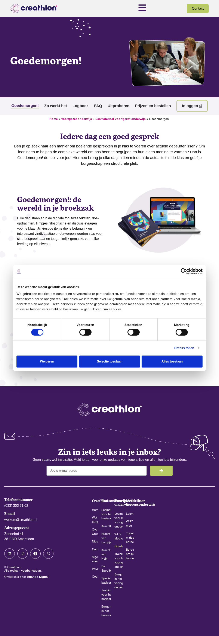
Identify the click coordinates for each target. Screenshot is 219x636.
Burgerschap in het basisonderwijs (106, 611)
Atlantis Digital (38, 576)
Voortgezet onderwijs (76, 118)
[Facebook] (35, 553)
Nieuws (95, 541)
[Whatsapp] (48, 553)
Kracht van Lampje (106, 538)
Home (53, 118)
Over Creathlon (95, 531)
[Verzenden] (161, 471)
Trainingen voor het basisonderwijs (106, 594)
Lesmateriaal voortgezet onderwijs (120, 118)
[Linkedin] (9, 553)
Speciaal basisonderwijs (106, 580)
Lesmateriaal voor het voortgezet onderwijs (118, 520)
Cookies (95, 576)
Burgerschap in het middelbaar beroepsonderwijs (130, 554)
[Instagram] (22, 553)
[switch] (85, 332)
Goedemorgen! (118, 546)
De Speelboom (106, 568)
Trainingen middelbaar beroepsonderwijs (130, 538)
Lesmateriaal (130, 513)
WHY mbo (129, 523)
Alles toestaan (172, 361)
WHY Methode (118, 536)
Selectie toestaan (109, 361)
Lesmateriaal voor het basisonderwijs (106, 514)
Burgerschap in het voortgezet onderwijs (118, 581)
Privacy (95, 569)
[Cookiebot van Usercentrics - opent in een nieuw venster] (184, 271)
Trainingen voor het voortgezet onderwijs (118, 560)
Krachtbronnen (106, 526)
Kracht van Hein (105, 554)
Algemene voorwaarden (95, 559)
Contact (95, 549)
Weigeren (47, 361)
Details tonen (184, 348)
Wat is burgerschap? (95, 519)
